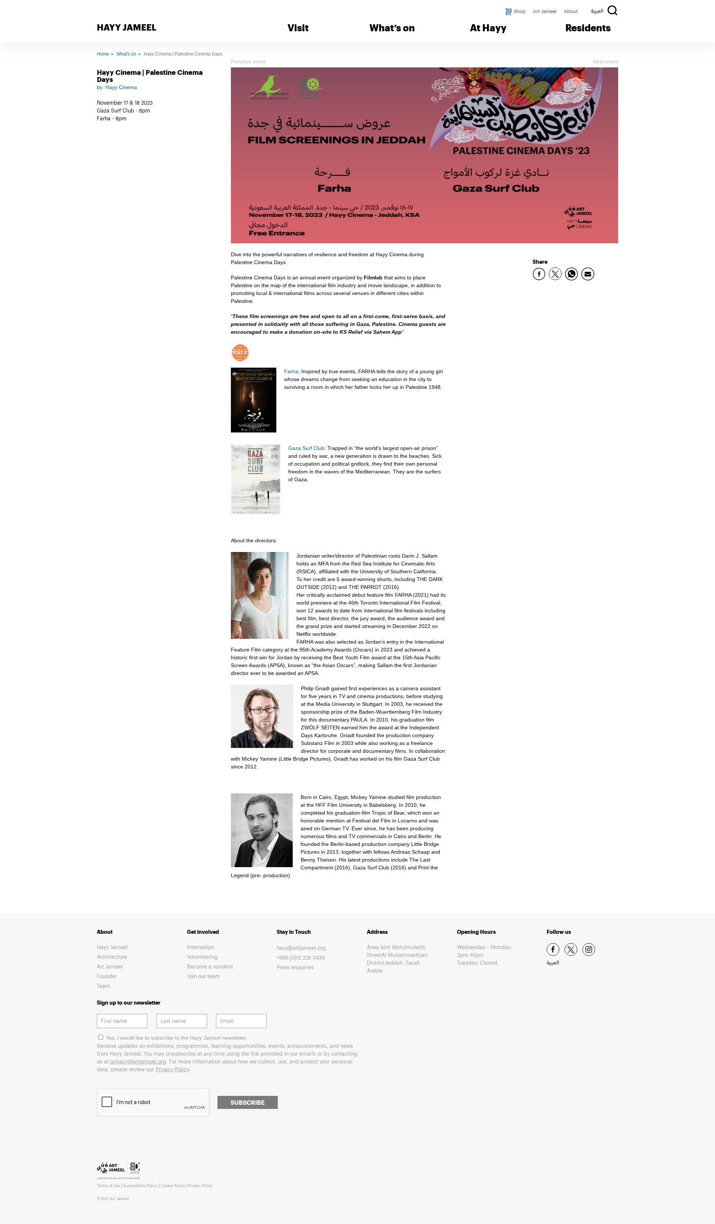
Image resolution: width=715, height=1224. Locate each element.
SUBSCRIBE (248, 1102)
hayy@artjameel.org (301, 948)
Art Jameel (544, 11)
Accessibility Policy (140, 1185)
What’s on (392, 27)
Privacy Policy (172, 1069)
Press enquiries (295, 967)
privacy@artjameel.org (138, 1061)
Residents (588, 27)
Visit (298, 27)
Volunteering (202, 957)
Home (103, 54)
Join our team (203, 976)
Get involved (203, 932)
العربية (597, 11)
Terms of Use (108, 1185)
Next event (605, 61)
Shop (519, 11)
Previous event (248, 61)
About (571, 11)
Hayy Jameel (112, 947)
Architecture (112, 957)
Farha (291, 371)
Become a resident (210, 966)
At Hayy (488, 27)
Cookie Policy (173, 1185)
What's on (126, 54)
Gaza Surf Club (306, 448)
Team (103, 986)
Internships (200, 947)
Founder (107, 976)
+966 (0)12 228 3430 (301, 957)
